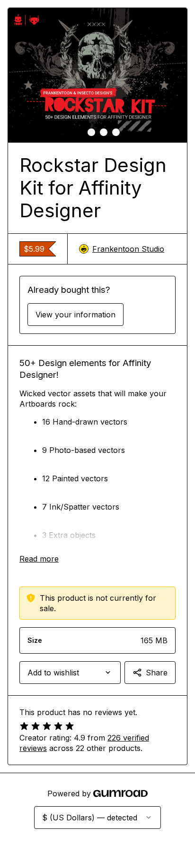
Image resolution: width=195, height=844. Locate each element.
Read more (39, 558)
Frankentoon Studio (128, 249)
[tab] (79, 132)
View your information (75, 314)
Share (157, 672)
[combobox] (70, 672)
